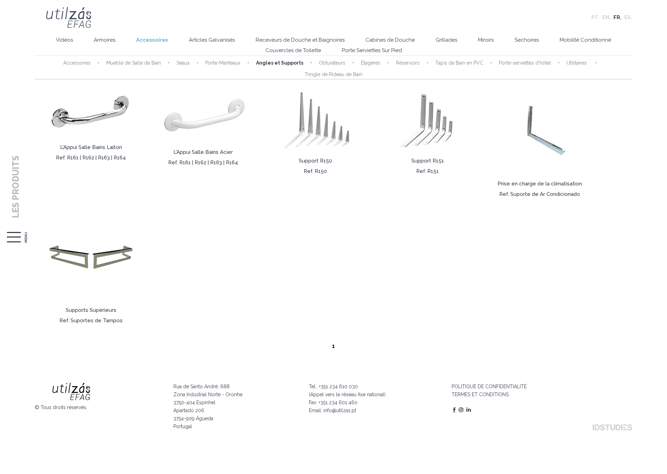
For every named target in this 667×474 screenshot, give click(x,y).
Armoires (104, 40)
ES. (628, 17)
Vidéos (64, 40)
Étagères (370, 63)
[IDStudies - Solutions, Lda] (612, 427)
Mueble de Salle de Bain (133, 63)
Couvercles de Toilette (293, 50)
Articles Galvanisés (212, 40)
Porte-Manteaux (222, 63)
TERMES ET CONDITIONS (480, 394)
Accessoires (152, 40)
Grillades (446, 40)
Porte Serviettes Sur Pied (372, 50)
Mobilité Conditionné (585, 40)
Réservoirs (408, 63)
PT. (595, 17)
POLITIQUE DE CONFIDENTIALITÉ (489, 386)
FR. (617, 17)
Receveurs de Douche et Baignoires (300, 40)
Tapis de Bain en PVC (459, 63)
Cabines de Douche (390, 40)
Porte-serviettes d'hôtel (525, 63)
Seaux (183, 63)
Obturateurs (332, 63)
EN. (606, 17)
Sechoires (526, 40)
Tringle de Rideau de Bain (333, 74)
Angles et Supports (279, 63)
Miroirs (486, 40)
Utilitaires (577, 63)
